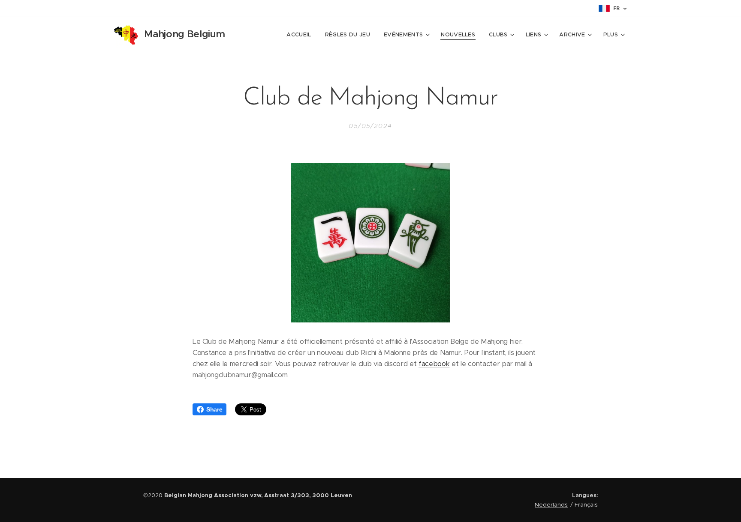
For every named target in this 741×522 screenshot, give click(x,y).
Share (214, 409)
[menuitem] (301, 34)
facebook (434, 363)
